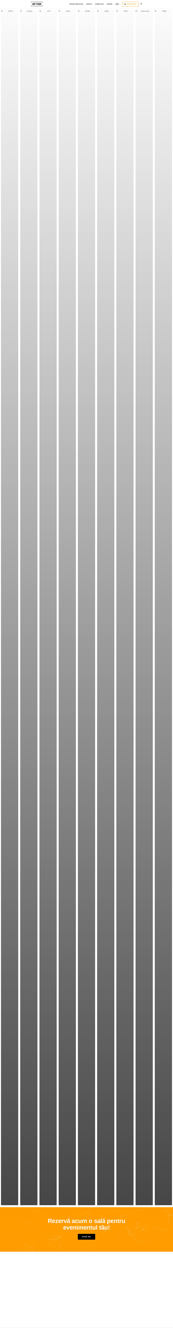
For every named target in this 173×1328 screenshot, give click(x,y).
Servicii (89, 4)
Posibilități (99, 4)
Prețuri (109, 4)
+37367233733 (131, 4)
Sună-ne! (86, 1237)
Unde (117, 4)
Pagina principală (76, 4)
